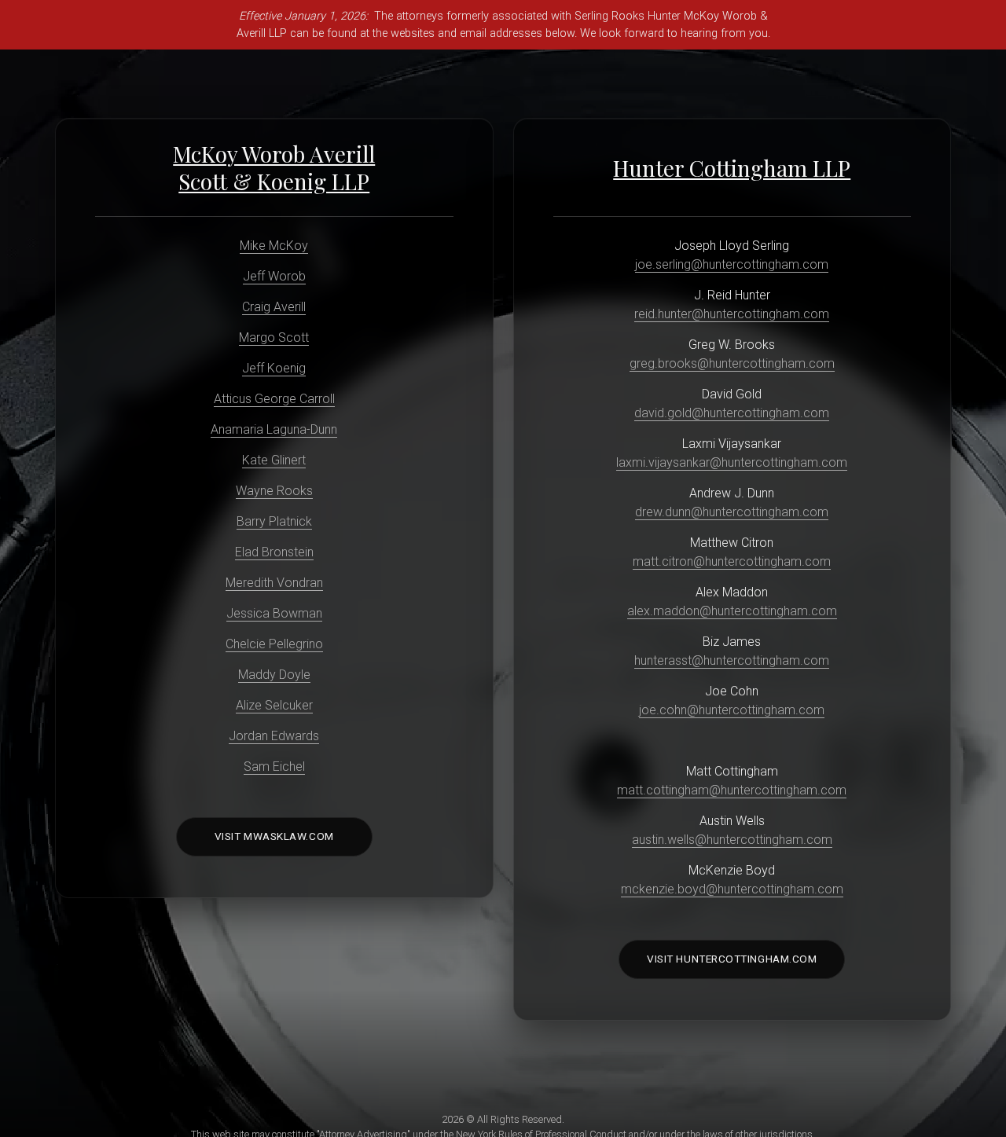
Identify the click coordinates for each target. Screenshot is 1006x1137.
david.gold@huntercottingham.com (731, 412)
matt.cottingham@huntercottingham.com (731, 790)
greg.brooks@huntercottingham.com (732, 363)
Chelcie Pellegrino (274, 643)
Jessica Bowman (274, 613)
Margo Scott (274, 337)
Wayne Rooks (274, 490)
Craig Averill (274, 306)
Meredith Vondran (274, 582)
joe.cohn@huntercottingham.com (731, 709)
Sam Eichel (274, 766)
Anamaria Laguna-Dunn (274, 429)
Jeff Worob (274, 276)
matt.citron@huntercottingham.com (732, 561)
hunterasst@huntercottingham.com (731, 660)
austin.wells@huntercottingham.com (732, 839)
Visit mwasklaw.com (274, 836)
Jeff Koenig (274, 368)
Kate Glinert (274, 460)
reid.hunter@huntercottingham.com (731, 313)
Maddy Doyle (274, 674)
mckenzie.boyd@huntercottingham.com (732, 889)
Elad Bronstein (274, 552)
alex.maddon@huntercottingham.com (732, 610)
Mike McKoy (274, 245)
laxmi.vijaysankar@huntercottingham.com (731, 462)
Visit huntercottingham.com (732, 958)
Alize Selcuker (274, 705)
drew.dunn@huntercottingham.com (731, 511)
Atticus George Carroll (274, 398)
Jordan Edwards (274, 735)
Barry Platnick (274, 521)
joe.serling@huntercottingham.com (731, 264)
